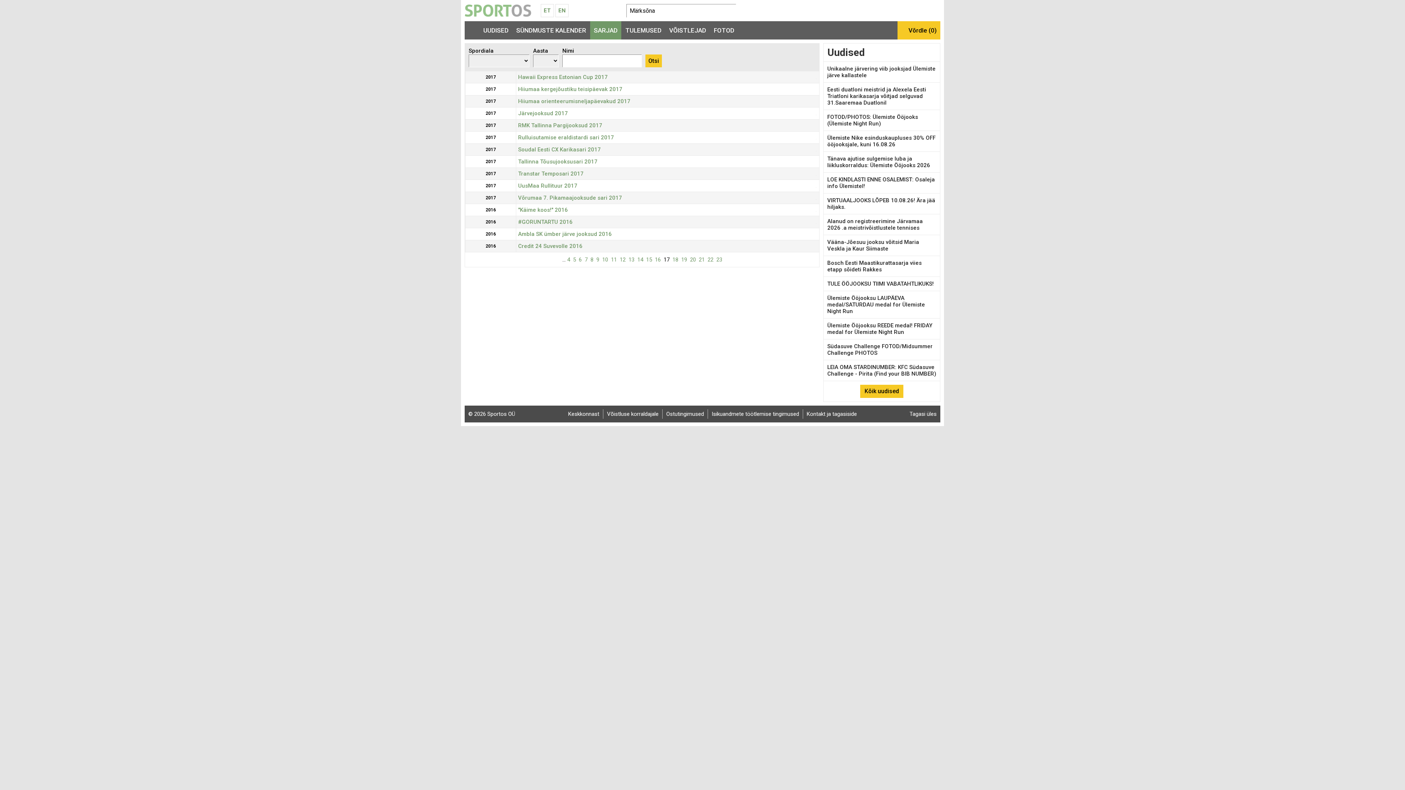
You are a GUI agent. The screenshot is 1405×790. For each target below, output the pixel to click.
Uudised (496, 30)
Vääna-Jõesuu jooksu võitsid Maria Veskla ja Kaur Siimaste (873, 245)
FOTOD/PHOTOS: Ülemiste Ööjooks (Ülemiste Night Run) (872, 120)
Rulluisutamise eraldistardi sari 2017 (566, 137)
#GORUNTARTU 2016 (545, 222)
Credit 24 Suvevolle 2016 (550, 246)
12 (623, 259)
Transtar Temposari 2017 (551, 173)
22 (710, 259)
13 (631, 259)
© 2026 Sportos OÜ (491, 414)
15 (649, 259)
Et (547, 10)
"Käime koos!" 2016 (543, 210)
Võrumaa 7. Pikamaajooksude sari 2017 (570, 198)
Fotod (724, 30)
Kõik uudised (882, 391)
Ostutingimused (685, 414)
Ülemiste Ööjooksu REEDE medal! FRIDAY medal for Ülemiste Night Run (879, 328)
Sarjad (606, 30)
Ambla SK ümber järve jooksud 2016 (565, 234)
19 (684, 259)
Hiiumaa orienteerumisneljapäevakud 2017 (574, 101)
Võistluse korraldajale (633, 414)
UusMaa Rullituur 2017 (547, 186)
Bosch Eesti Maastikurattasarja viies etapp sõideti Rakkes (874, 266)
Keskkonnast (583, 414)
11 (614, 259)
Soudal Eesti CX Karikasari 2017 (559, 149)
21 (702, 259)
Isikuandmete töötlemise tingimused (755, 414)
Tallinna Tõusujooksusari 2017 (557, 161)
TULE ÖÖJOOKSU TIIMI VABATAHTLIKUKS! (880, 284)
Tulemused (643, 30)
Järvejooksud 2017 (543, 113)
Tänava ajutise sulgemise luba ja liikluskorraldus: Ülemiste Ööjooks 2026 (878, 162)
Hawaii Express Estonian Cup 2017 (563, 77)
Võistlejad (687, 30)
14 (640, 259)
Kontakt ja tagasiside (832, 414)
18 (675, 259)
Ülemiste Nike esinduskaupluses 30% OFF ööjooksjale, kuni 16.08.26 (881, 141)
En (562, 10)
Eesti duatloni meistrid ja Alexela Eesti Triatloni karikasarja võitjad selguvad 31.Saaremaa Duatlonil (876, 96)
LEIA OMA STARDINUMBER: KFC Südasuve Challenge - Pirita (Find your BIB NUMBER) (881, 370)
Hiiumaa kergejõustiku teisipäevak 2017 (570, 89)
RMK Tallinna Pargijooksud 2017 (560, 125)
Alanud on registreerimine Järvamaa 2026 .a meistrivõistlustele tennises (875, 224)
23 (719, 259)
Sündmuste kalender (551, 30)
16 (658, 259)
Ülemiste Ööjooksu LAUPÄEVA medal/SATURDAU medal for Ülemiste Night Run (876, 305)
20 (693, 259)
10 (605, 259)
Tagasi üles (923, 414)
